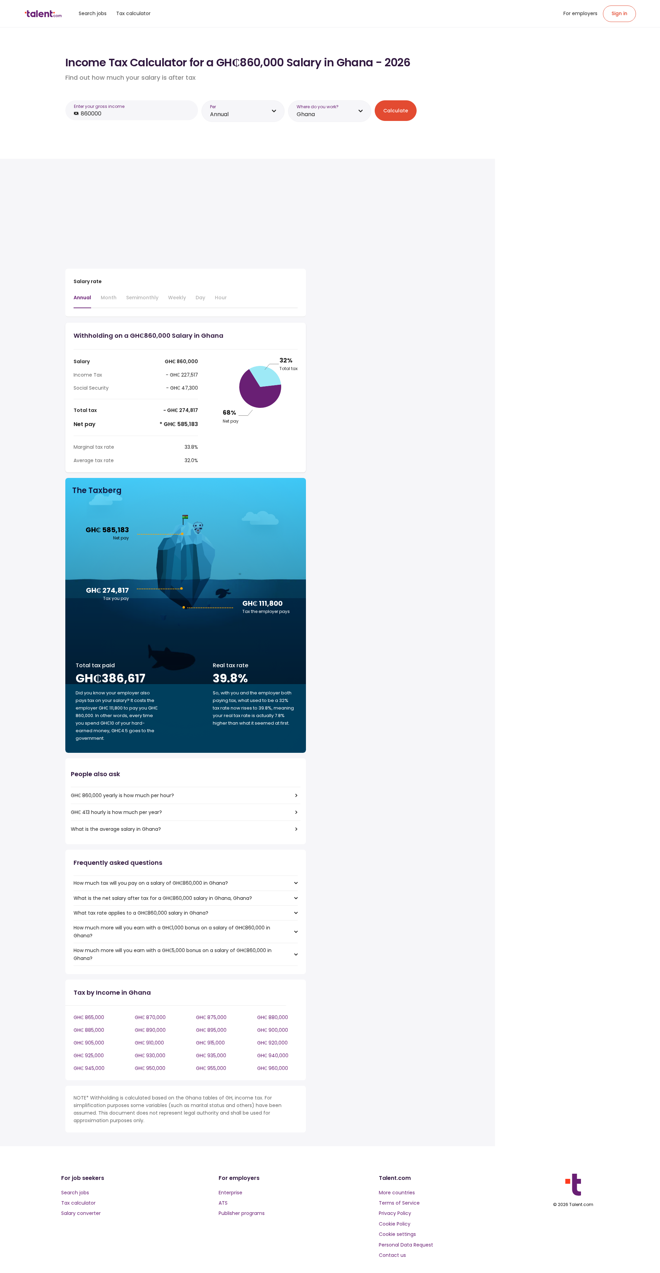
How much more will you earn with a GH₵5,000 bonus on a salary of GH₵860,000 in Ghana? (173, 954)
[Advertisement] (185, 215)
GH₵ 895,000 (211, 1030)
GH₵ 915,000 (210, 1042)
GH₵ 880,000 (272, 1017)
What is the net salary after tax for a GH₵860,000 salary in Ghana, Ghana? (163, 898)
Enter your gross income (99, 106)
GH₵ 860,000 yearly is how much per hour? (122, 795)
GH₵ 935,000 (211, 1055)
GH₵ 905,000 (89, 1042)
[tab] (82, 301)
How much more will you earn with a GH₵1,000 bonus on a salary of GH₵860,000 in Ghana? (172, 931)
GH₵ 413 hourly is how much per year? (116, 812)
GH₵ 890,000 (150, 1030)
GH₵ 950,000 (150, 1068)
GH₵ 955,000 (211, 1068)
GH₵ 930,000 (150, 1055)
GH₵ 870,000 (150, 1017)
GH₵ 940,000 (272, 1055)
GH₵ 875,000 (211, 1017)
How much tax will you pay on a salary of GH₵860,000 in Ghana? (151, 883)
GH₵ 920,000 (272, 1042)
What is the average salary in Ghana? (116, 829)
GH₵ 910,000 (149, 1042)
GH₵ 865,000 (89, 1017)
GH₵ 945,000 (89, 1068)
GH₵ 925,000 (89, 1055)
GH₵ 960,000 (272, 1068)
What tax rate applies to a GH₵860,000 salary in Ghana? (141, 912)
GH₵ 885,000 (89, 1030)
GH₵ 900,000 (272, 1030)
